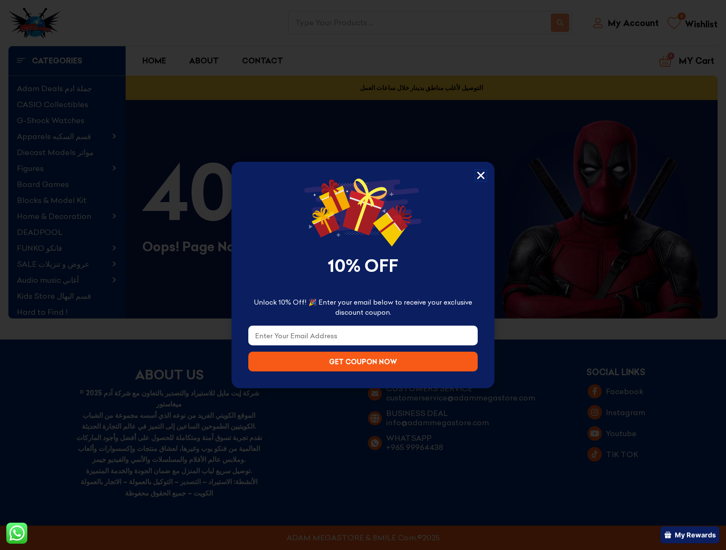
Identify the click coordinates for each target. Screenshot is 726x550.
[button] (481, 175)
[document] (363, 275)
